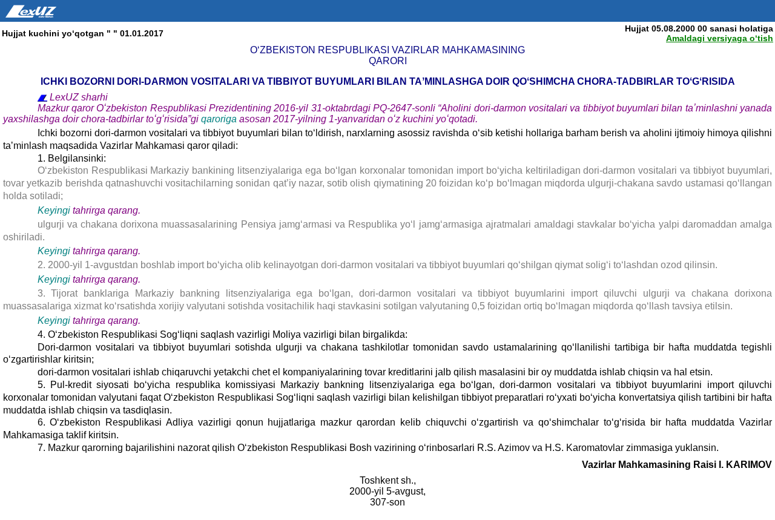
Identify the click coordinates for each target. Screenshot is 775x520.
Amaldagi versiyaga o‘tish (719, 38)
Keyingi (54, 210)
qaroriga (220, 119)
